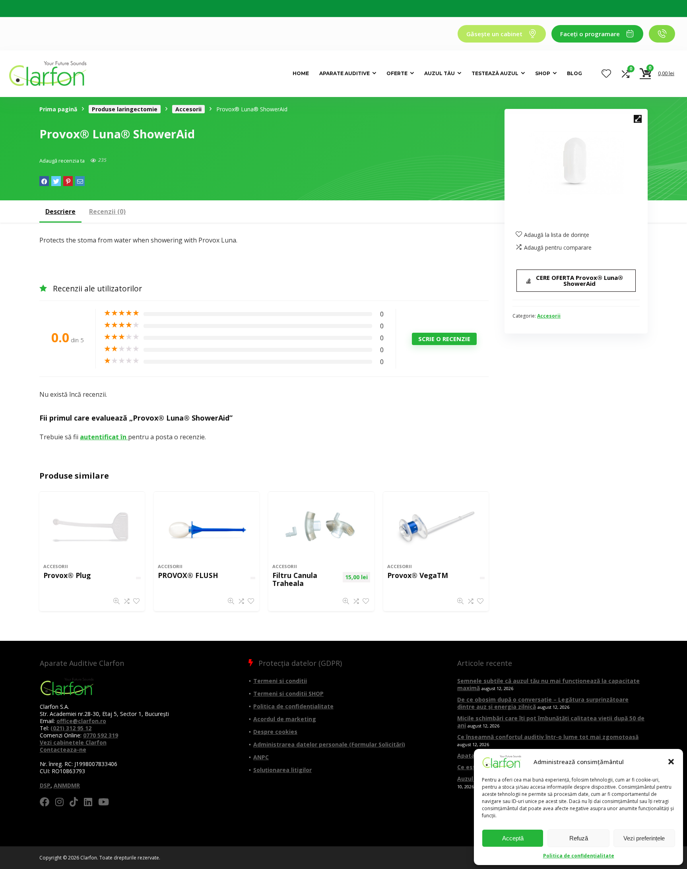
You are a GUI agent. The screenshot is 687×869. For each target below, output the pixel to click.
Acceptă (513, 838)
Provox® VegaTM (417, 575)
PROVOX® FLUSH (188, 575)
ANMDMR (67, 785)
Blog (574, 73)
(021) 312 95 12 (70, 728)
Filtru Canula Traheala (294, 579)
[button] (671, 762)
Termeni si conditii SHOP (288, 693)
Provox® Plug (67, 575)
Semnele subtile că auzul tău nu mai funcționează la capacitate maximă (548, 684)
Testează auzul (495, 73)
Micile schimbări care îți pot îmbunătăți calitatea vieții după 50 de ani (550, 721)
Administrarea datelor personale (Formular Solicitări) (329, 744)
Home (301, 73)
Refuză (578, 838)
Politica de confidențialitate (578, 855)
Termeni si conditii (280, 681)
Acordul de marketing (284, 719)
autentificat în (104, 437)
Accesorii (188, 109)
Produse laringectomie (124, 109)
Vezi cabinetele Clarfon (73, 742)
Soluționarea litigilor (282, 770)
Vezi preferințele (644, 838)
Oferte (397, 73)
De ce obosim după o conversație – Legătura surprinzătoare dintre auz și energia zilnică (543, 703)
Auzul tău (439, 73)
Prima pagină (58, 109)
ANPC (261, 757)
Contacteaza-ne (63, 749)
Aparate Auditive (344, 73)
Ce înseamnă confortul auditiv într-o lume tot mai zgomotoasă (547, 737)
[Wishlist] (606, 73)
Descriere (60, 211)
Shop (542, 73)
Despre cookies (275, 731)
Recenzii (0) (107, 211)
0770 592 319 (100, 735)
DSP (45, 785)
